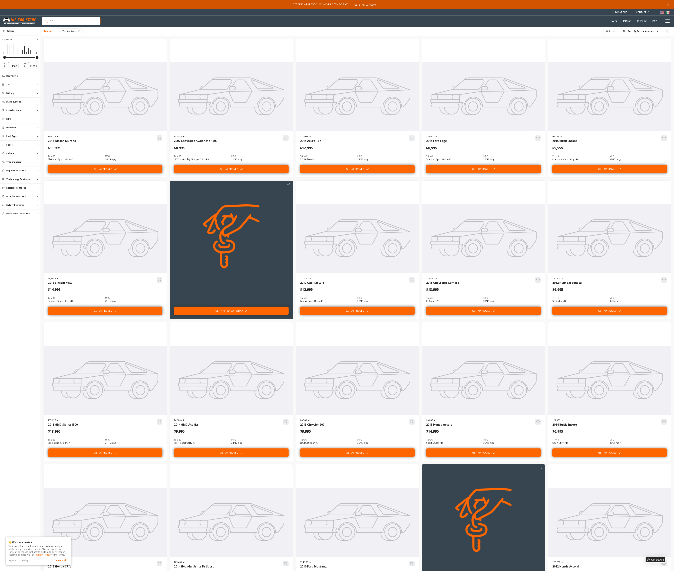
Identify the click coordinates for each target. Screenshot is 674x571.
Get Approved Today (229, 310)
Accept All (61, 560)
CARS (614, 21)
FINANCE (627, 21)
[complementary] (663, 560)
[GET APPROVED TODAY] (231, 188)
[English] (662, 12)
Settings (25, 560)
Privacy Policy (43, 554)
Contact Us (642, 12)
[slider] (4, 57)
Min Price (8, 63)
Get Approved (103, 169)
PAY (654, 21)
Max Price (28, 63)
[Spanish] (668, 12)
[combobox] (67, 21)
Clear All (47, 31)
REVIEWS (642, 21)
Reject (12, 560)
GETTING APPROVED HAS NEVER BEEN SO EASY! (334, 4)
